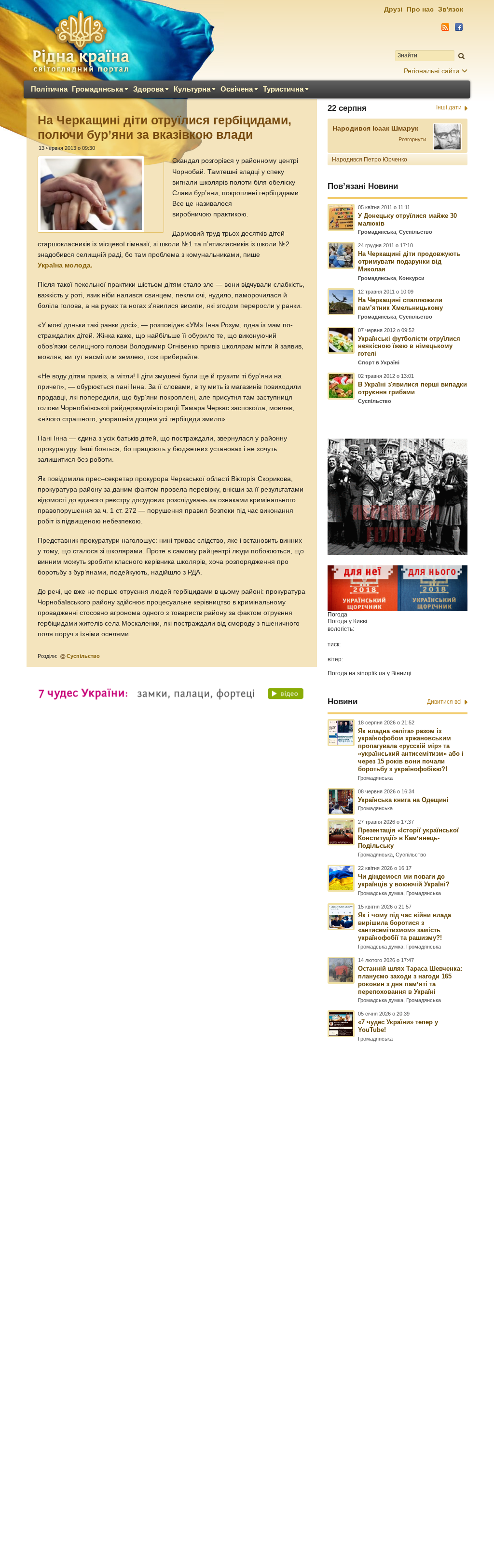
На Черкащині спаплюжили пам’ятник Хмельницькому (400, 303)
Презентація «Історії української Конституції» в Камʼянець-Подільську (408, 838)
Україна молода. (65, 265)
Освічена (236, 89)
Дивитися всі (444, 701)
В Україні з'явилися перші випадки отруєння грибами (412, 388)
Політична (49, 89)
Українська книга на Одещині (403, 799)
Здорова (148, 89)
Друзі (393, 9)
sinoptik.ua (371, 673)
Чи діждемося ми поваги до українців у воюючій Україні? (404, 880)
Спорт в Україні (378, 362)
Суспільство (83, 656)
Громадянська (97, 89)
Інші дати (449, 107)
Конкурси (412, 278)
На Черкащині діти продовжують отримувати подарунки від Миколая (409, 261)
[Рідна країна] (80, 41)
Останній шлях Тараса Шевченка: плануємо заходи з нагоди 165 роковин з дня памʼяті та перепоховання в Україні (410, 980)
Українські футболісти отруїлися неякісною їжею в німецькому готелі (409, 346)
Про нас (420, 9)
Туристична (283, 89)
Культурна (192, 89)
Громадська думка (380, 893)
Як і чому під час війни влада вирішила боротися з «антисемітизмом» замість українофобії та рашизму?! (404, 926)
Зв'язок (450, 9)
